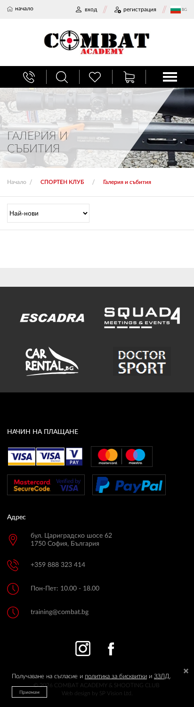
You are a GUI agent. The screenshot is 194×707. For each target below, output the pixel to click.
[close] (186, 672)
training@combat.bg (60, 612)
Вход (91, 9)
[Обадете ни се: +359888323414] (30, 77)
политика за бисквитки (116, 677)
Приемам (29, 692)
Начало (16, 182)
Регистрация (139, 9)
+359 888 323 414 (58, 565)
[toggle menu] (170, 77)
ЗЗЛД (162, 677)
